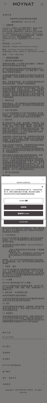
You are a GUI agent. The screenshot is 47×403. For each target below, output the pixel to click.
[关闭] (42, 179)
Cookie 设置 (23, 200)
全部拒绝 (23, 207)
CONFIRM (23, 222)
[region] (23, 201)
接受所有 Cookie (23, 213)
